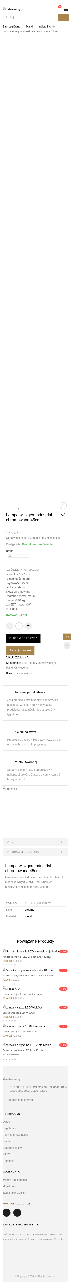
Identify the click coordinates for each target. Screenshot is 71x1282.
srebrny (29, 909)
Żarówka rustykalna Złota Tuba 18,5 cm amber (28, 975)
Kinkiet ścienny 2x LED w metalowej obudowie (28, 956)
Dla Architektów (12, 1147)
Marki (29, 26)
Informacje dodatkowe (24, 852)
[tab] (35, 842)
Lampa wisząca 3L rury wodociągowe (23, 994)
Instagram (17, 1215)
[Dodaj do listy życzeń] (63, 509)
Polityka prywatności (15, 1134)
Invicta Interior (46, 26)
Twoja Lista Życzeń (14, 1192)
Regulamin (9, 1128)
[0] (57, 9)
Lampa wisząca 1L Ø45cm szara (20, 1031)
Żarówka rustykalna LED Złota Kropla (23, 1050)
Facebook (7, 1215)
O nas (6, 1121)
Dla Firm (8, 1141)
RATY (6, 1154)
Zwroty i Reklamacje (15, 1179)
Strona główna (11, 26)
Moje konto (9, 1186)
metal (28, 916)
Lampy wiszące (47, 662)
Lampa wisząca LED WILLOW (19, 1012)
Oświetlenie (21, 667)
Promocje (8, 1160)
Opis (10, 842)
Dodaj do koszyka (25, 638)
